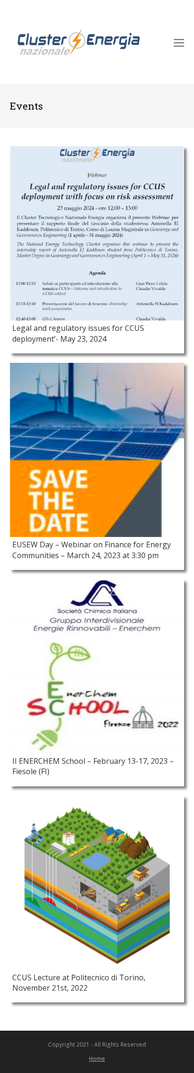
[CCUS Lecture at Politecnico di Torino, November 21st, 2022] (97, 883)
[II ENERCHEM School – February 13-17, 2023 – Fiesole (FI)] (97, 666)
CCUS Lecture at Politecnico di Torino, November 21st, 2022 (79, 982)
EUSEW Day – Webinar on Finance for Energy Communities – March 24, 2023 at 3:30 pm (91, 549)
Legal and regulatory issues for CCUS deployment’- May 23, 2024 (78, 333)
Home (97, 1059)
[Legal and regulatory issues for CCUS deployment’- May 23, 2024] (97, 233)
